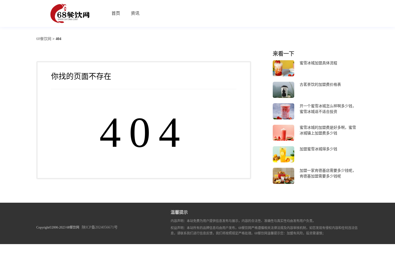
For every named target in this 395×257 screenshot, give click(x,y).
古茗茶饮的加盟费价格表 (320, 85)
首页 (116, 13)
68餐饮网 (43, 39)
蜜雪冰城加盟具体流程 (318, 63)
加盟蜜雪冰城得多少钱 (318, 149)
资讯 (135, 13)
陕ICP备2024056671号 (100, 227)
